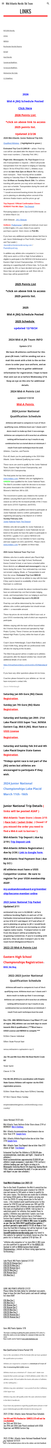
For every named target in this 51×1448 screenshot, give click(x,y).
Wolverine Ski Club (10, 73)
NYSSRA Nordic (9, 30)
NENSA (6, 41)
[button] (3, 3)
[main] (25, 12)
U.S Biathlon (8, 78)
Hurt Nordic (7, 57)
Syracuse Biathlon (10, 68)
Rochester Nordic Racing (12, 46)
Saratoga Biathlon (10, 62)
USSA (5, 36)
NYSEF (5, 52)
